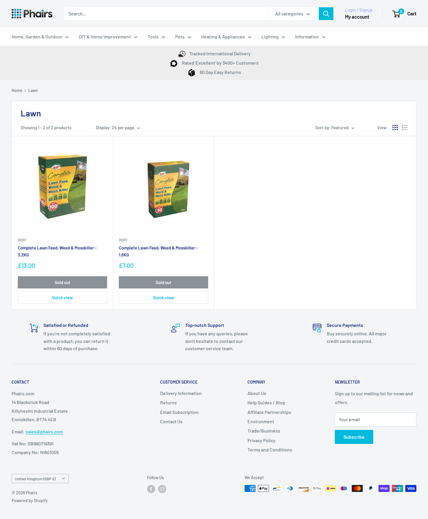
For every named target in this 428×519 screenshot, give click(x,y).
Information (307, 36)
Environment (260, 421)
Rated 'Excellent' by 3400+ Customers (220, 62)
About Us (256, 393)
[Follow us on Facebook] (151, 489)
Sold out (62, 282)
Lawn (33, 90)
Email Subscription (179, 412)
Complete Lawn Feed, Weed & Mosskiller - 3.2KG (57, 251)
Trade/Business (263, 430)
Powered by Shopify (30, 500)
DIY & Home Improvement (105, 36)
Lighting (270, 36)
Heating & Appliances (223, 36)
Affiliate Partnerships (269, 412)
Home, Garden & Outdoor (37, 36)
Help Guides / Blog (266, 402)
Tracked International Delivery (220, 53)
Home (17, 90)
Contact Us (171, 421)
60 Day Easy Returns (220, 72)
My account (357, 17)
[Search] (326, 13)
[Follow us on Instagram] (162, 489)
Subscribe (354, 437)
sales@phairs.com (44, 431)
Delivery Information (181, 393)
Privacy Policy (261, 440)
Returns (168, 402)
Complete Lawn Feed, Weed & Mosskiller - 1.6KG (158, 251)
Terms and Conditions (269, 449)
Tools (153, 36)
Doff (22, 240)
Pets (180, 36)
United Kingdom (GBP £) (35, 478)
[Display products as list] (404, 127)
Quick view (62, 297)
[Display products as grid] (395, 127)
